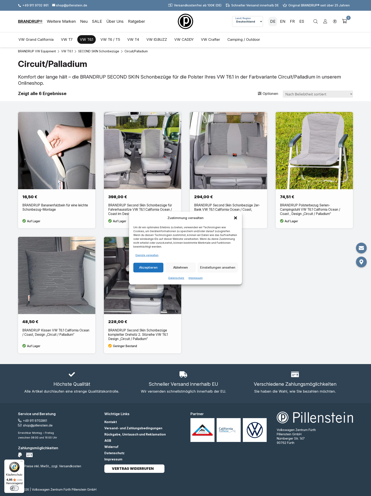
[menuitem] (32, 21)
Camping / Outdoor (243, 39)
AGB (107, 440)
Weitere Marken (61, 21)
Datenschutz (176, 277)
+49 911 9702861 (35, 420)
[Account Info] (325, 21)
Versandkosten (70, 466)
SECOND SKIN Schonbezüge (98, 51)
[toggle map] (361, 262)
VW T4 (133, 39)
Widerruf (111, 447)
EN (282, 21)
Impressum (196, 277)
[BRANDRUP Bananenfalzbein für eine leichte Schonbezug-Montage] (56, 170)
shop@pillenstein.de (38, 425)
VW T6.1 (86, 39)
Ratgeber (136, 21)
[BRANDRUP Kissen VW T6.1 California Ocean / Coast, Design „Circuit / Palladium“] (56, 295)
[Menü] (21, 462)
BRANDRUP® (30, 21)
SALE (97, 21)
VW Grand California (36, 39)
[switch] (14, 488)
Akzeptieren (148, 267)
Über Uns (115, 21)
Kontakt (110, 422)
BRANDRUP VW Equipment (37, 51)
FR (292, 21)
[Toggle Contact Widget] (361, 248)
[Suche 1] (315, 21)
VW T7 (67, 39)
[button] (235, 218)
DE (272, 21)
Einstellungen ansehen (217, 267)
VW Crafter (210, 39)
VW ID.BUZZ (156, 39)
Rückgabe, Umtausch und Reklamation (135, 434)
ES (301, 21)
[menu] (81, 21)
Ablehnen (180, 267)
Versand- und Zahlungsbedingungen (133, 428)
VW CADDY (184, 39)
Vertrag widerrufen (133, 469)
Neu (84, 21)
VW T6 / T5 (110, 39)
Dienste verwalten (146, 255)
